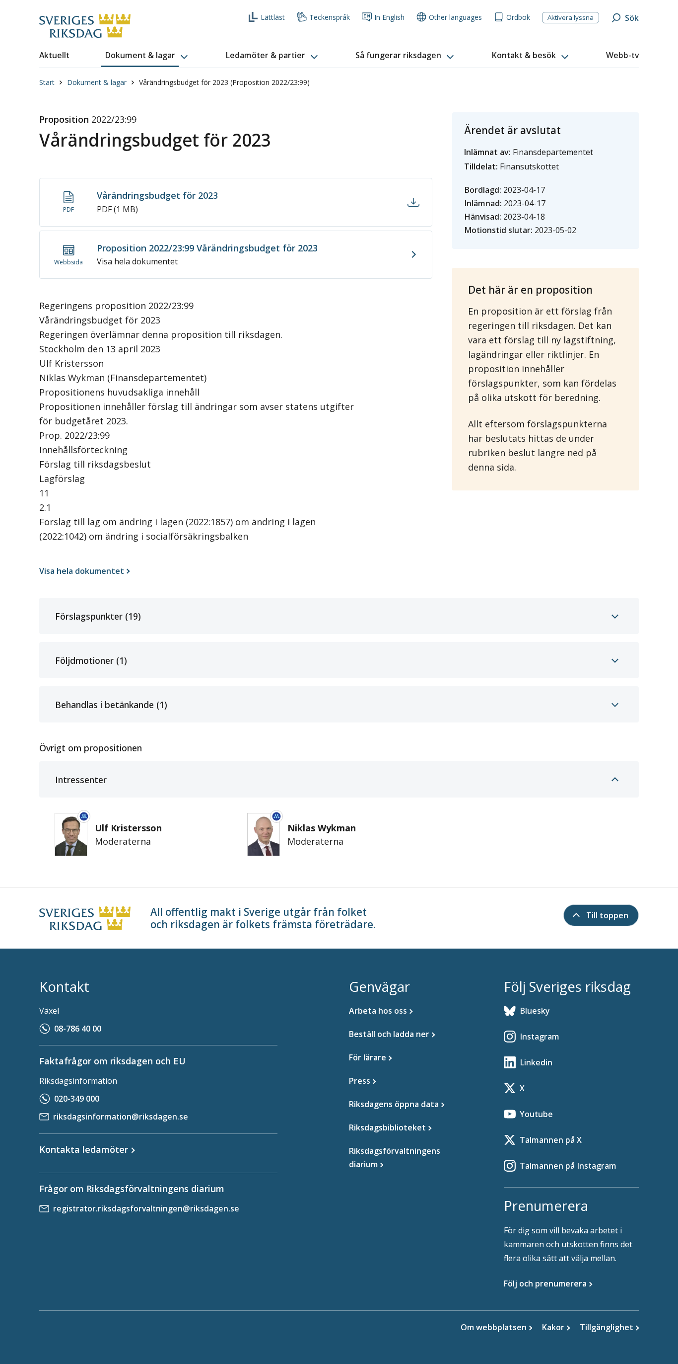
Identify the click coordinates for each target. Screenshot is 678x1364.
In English (389, 17)
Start (47, 82)
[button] (147, 56)
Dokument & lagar (97, 82)
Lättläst (273, 17)
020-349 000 (76, 1098)
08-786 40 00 (77, 1028)
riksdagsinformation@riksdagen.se (120, 1116)
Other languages (455, 17)
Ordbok (518, 17)
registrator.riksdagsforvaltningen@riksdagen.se (146, 1208)
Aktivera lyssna (570, 17)
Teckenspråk (329, 17)
